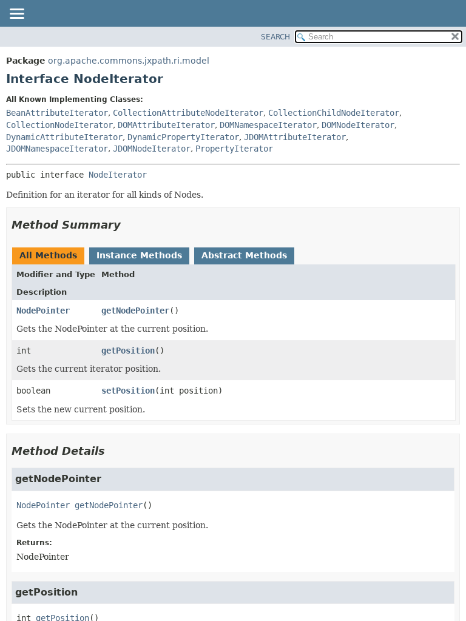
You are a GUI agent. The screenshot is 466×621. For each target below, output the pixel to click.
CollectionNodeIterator (59, 125)
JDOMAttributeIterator (295, 137)
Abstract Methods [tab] (244, 255)
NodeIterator (118, 175)
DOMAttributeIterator (166, 125)
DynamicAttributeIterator (64, 137)
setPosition (128, 390)
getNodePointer (135, 310)
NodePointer (43, 310)
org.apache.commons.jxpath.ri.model (128, 60)
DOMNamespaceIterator (268, 125)
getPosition (128, 350)
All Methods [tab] (48, 255)
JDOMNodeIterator (152, 148)
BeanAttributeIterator (57, 113)
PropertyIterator (234, 148)
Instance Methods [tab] (139, 255)
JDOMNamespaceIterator (57, 148)
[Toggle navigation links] (16, 14)
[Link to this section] (129, 224)
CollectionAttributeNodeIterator (188, 113)
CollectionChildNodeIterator (333, 113)
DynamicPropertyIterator (183, 137)
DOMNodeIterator (358, 125)
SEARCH (275, 37)
